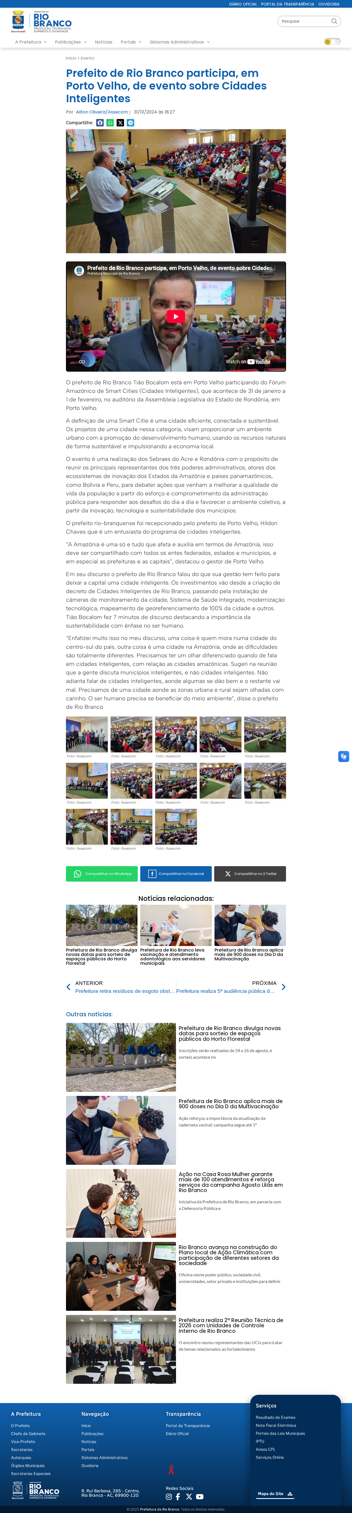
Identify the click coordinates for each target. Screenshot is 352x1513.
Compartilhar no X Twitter (255, 873)
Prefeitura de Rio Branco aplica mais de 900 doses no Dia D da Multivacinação (249, 954)
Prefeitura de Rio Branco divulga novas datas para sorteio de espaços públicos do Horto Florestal (101, 956)
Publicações (68, 42)
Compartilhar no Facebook (181, 873)
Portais (128, 42)
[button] (100, 122)
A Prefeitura (28, 42)
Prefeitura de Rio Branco (159, 1509)
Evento (87, 58)
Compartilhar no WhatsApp (108, 873)
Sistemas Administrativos (177, 42)
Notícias (103, 42)
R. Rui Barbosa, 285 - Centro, (110, 1493)
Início (71, 58)
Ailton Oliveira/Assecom (102, 112)
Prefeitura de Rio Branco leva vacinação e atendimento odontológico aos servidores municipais (172, 956)
